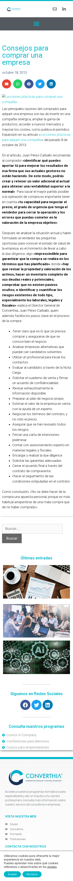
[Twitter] (36, 705)
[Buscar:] (32, 529)
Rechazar (32, 874)
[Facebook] (25, 705)
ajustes (52, 866)
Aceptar (12, 874)
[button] (36, 23)
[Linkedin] (48, 705)
